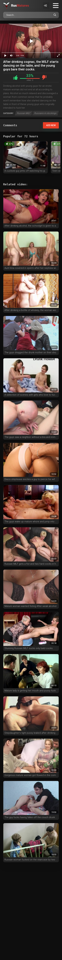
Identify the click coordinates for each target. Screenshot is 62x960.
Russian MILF (24, 113)
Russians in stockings (45, 113)
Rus (20, 5)
